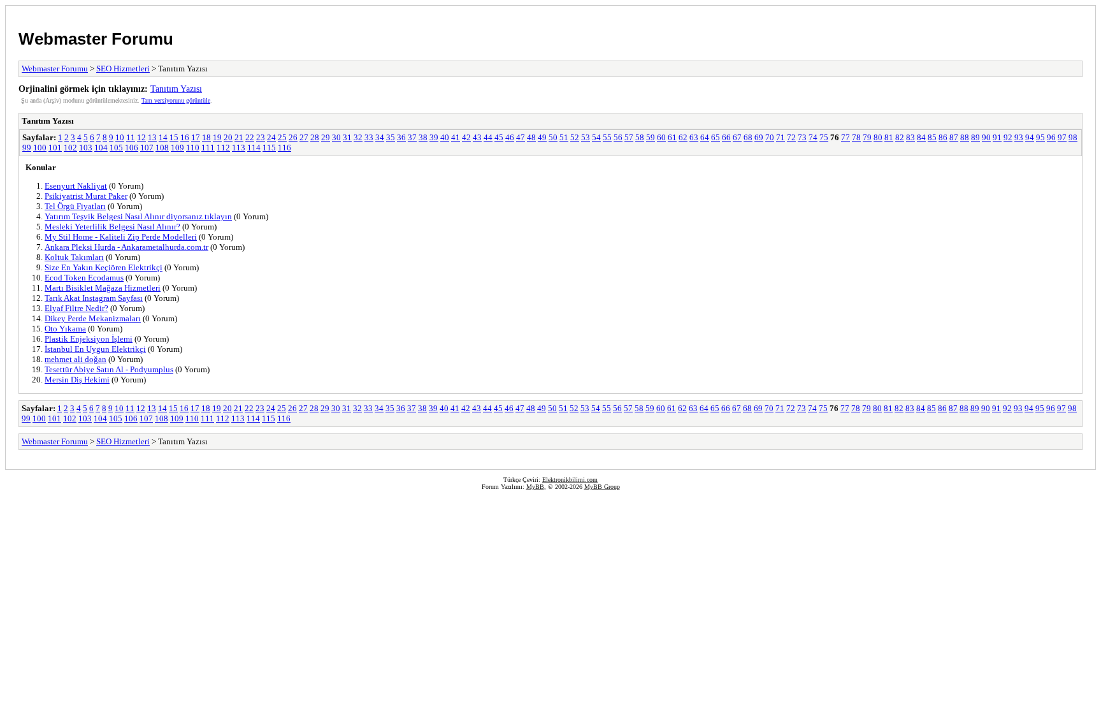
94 (1029, 137)
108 (162, 147)
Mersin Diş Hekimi (77, 379)
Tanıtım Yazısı (176, 89)
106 (131, 147)
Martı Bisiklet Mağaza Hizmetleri (103, 288)
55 (607, 137)
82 (899, 137)
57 (628, 137)
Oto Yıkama (65, 328)
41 (455, 137)
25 (282, 137)
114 (254, 147)
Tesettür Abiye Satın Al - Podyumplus (109, 369)
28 (314, 137)
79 (867, 137)
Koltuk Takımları (74, 257)
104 (101, 147)
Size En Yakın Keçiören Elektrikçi (103, 267)
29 (325, 137)
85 (932, 137)
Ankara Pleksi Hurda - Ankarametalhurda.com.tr (126, 247)
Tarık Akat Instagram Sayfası (94, 298)
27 (303, 137)
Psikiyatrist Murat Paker (86, 196)
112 (223, 147)
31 (347, 137)
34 (379, 137)
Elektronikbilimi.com (570, 479)
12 (141, 137)
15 (173, 137)
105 (116, 147)
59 (650, 137)
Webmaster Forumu (95, 38)
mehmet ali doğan (75, 359)
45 (498, 137)
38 (423, 137)
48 (531, 137)
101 (55, 147)
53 (585, 137)
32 (358, 137)
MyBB (535, 486)
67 (737, 137)
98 (1073, 137)
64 (704, 137)
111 (208, 147)
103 (85, 147)
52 (574, 137)
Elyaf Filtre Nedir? (76, 308)
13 (152, 137)
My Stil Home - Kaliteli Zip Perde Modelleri (121, 237)
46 (509, 137)
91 (997, 137)
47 (520, 137)
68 (748, 137)
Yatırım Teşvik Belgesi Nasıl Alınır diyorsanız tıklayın (138, 216)
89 (975, 137)
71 (780, 137)
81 (888, 137)
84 (921, 137)
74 (813, 137)
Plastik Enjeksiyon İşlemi (89, 339)
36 (401, 137)
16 (184, 137)
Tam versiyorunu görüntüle (175, 100)
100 (40, 147)
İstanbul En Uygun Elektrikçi (95, 349)
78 (856, 137)
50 (553, 137)
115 (269, 147)
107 (147, 147)
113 (238, 147)
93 (1018, 137)
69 (758, 137)
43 (477, 137)
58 (639, 137)
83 (910, 137)
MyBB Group (602, 486)
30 (336, 137)
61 (672, 137)
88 (964, 137)
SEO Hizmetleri (123, 68)
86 (943, 137)
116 (284, 147)
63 (693, 137)
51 (563, 137)
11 (130, 137)
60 (661, 137)
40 (444, 137)
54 (596, 137)
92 (1008, 137)
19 (217, 137)
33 (368, 137)
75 (823, 137)
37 (412, 137)
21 (238, 137)
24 (271, 137)
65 (715, 137)
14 (163, 137)
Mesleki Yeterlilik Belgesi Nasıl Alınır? (112, 226)
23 (260, 137)
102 (70, 147)
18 (206, 137)
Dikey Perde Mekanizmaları (93, 318)
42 (466, 137)
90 (986, 137)
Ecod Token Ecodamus (84, 277)
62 (683, 137)
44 (488, 137)
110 (192, 147)
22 (249, 137)
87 (953, 137)
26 (293, 137)
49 (542, 137)
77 (845, 137)
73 (802, 137)
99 (26, 147)
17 (195, 137)
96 (1051, 137)
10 (119, 137)
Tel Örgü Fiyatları (75, 206)
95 (1040, 137)
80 (878, 137)
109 (177, 147)
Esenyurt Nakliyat (76, 186)
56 (618, 137)
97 (1062, 137)
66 (726, 137)
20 (228, 137)
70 (769, 137)
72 (791, 137)
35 (390, 137)
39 (433, 137)
